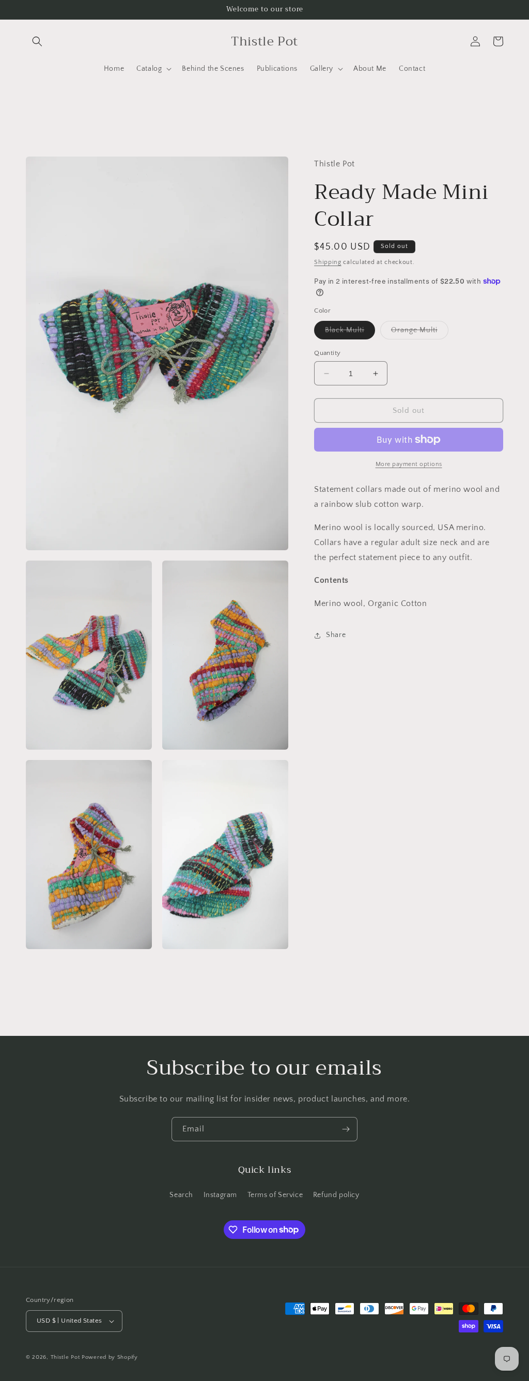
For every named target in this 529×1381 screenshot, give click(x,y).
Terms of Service (275, 1195)
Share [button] (336, 635)
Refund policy (336, 1195)
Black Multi (350, 332)
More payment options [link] (409, 464)
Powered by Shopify (110, 1357)
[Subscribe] (345, 1129)
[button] (37, 41)
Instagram (220, 1195)
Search (181, 1195)
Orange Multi (419, 332)
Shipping (327, 262)
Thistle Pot (66, 1357)
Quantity (327, 352)
